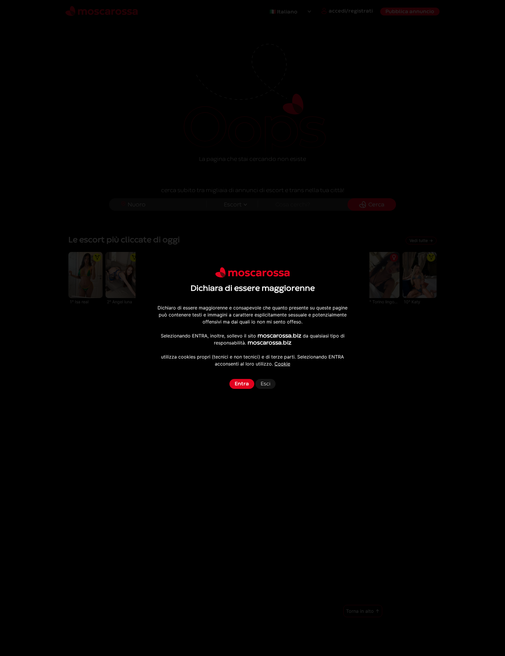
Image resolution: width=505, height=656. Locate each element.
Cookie (282, 364)
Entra (242, 384)
